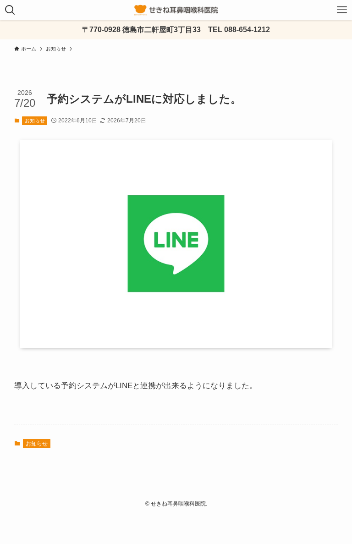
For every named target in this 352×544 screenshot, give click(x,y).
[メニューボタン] (342, 10)
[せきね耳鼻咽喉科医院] (176, 10)
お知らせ (35, 120)
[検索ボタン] (10, 10)
